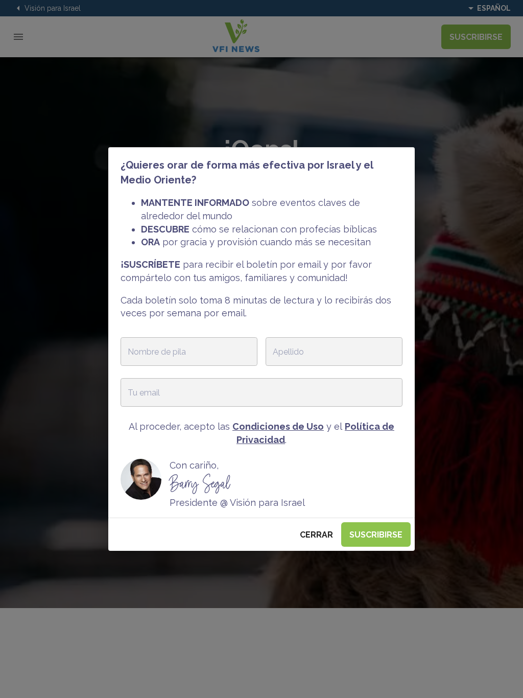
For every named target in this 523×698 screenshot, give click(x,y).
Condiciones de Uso (278, 426)
